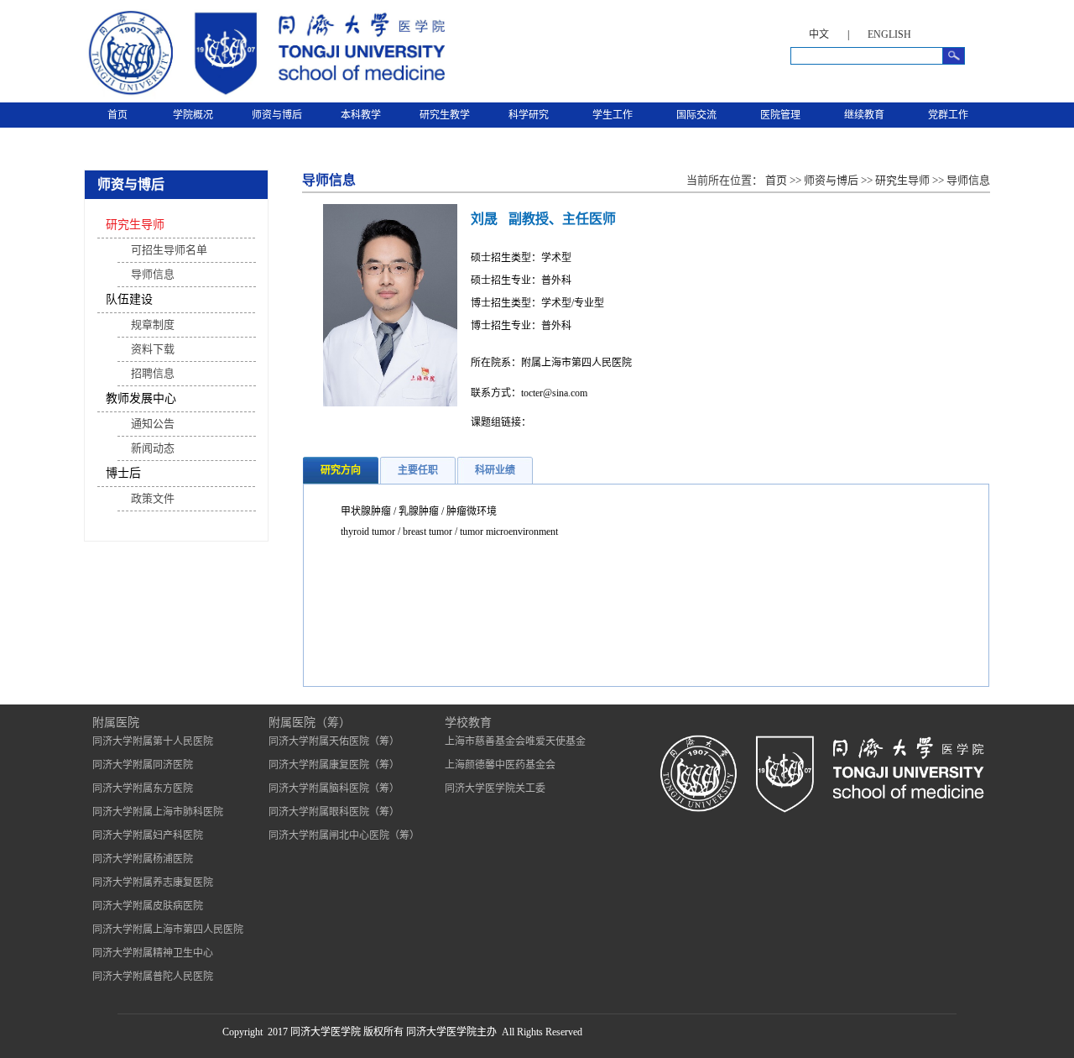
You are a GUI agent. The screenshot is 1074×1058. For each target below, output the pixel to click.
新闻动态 (153, 448)
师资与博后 (277, 115)
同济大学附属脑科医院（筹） (333, 788)
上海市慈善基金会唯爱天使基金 (515, 741)
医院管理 (780, 115)
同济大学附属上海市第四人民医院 (167, 929)
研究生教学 (445, 115)
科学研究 (528, 115)
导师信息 (153, 274)
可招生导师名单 (169, 250)
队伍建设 (129, 299)
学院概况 (193, 115)
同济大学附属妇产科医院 (147, 835)
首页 (117, 115)
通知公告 (153, 423)
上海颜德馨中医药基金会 (500, 765)
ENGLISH (889, 34)
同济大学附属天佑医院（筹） (333, 741)
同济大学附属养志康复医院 (152, 882)
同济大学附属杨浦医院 (142, 859)
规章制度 (153, 324)
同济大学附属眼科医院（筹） (333, 812)
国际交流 (696, 115)
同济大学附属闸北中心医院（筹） (344, 835)
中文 (819, 34)
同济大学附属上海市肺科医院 (157, 812)
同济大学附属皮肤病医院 (147, 906)
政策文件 (153, 498)
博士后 (123, 473)
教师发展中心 (141, 398)
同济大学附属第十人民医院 (152, 741)
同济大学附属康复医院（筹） (333, 765)
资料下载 (153, 349)
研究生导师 (135, 224)
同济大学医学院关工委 (495, 788)
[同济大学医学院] (264, 96)
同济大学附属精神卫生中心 (152, 953)
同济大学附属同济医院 (142, 765)
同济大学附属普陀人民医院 (152, 976)
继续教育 (864, 115)
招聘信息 (153, 373)
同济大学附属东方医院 (142, 788)
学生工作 (612, 115)
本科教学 (361, 115)
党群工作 (948, 115)
